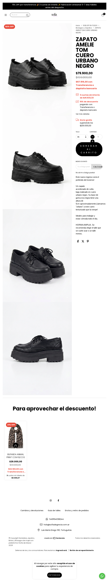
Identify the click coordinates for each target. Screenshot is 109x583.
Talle (77, 132)
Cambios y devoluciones (31, 510)
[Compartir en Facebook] (78, 241)
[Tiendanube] (54, 538)
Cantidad (93, 132)
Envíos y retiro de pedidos (77, 510)
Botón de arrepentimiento (82, 550)
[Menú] (6, 15)
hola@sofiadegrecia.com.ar (56, 524)
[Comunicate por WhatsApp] (102, 576)
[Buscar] (27, 15)
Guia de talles (54, 510)
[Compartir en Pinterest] (88, 241)
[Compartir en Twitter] (83, 241)
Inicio (78, 25)
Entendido (54, 575)
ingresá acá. (61, 550)
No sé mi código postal (85, 172)
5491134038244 (56, 519)
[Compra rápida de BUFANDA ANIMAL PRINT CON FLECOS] (15, 445)
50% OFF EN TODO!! (90, 25)
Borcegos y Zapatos (84, 28)
